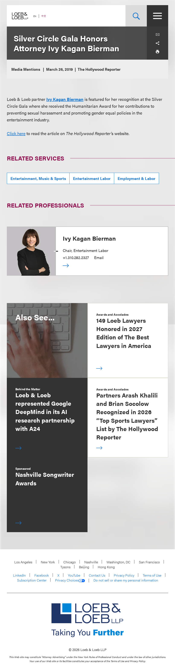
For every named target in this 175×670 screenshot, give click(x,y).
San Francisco (149, 562)
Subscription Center (32, 580)
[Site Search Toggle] (136, 16)
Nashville (91, 562)
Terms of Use (152, 575)
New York (48, 562)
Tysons (65, 566)
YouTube (74, 575)
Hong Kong (106, 566)
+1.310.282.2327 (76, 257)
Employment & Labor (136, 178)
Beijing (84, 566)
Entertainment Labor (92, 178)
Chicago (69, 562)
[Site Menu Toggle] (157, 16)
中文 (43, 16)
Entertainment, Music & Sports (38, 178)
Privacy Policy (124, 575)
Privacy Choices (67, 580)
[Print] (157, 51)
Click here (16, 133)
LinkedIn (19, 575)
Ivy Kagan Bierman (64, 99)
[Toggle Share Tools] (157, 43)
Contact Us (97, 575)
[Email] (157, 34)
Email (99, 257)
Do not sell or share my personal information (125, 580)
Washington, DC (118, 562)
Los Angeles (23, 562)
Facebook (41, 575)
